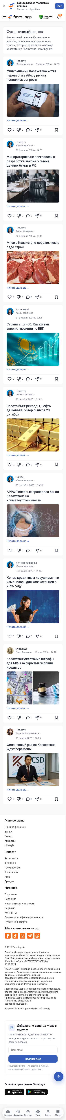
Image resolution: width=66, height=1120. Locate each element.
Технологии (11, 872)
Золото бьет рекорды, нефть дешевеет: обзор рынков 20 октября (29, 410)
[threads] (37, 936)
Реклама (10, 908)
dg (48, 1008)
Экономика (23, 309)
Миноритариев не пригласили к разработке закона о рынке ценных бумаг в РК (31, 161)
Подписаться (33, 1058)
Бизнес (9, 836)
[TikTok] (15, 936)
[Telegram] (30, 935)
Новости (21, 60)
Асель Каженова (24, 231)
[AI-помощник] (58, 1076)
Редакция (10, 898)
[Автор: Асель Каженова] (10, 230)
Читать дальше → (18, 120)
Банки (19, 477)
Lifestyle (9, 845)
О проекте (10, 894)
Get (59, 6)
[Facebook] (8, 936)
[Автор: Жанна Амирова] (10, 62)
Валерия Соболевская (27, 733)
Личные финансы (26, 562)
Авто (7, 876)
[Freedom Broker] (46, 16)
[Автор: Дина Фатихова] (10, 650)
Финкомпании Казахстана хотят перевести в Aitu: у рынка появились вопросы (31, 75)
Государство (12, 867)
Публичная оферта (16, 921)
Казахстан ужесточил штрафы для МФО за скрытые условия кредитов (30, 663)
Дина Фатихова (24, 652)
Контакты (11, 912)
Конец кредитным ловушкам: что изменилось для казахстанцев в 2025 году (33, 582)
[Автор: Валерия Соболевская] (10, 732)
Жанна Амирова (24, 64)
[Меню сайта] (4, 17)
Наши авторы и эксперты (20, 903)
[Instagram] (22, 936)
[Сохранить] (56, 130)
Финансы (21, 648)
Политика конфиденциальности (24, 917)
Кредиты (10, 840)
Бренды (9, 881)
